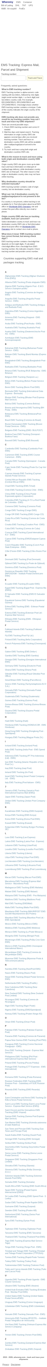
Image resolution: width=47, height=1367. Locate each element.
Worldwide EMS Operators (20, 207)
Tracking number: (9, 74)
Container (27, 2)
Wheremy (7, 2)
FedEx (22, 9)
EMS (18, 2)
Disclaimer (15, 1365)
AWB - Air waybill (9, 9)
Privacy (6, 1365)
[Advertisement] (23, 36)
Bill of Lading (7, 5)
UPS (31, 5)
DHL (17, 5)
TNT (24, 5)
